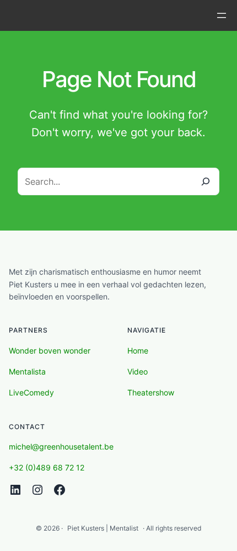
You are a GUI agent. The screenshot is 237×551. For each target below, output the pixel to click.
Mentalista (27, 371)
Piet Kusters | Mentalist (102, 528)
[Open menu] (221, 15)
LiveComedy (31, 392)
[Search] (206, 181)
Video (137, 371)
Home (137, 350)
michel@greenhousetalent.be (61, 446)
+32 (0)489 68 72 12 (46, 467)
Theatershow (150, 392)
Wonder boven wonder (49, 350)
